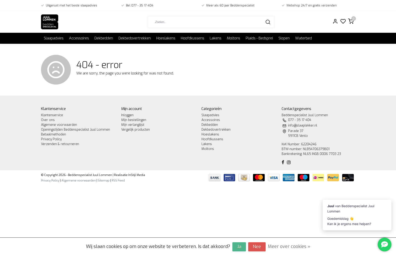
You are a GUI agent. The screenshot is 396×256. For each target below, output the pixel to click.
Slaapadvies (53, 38)
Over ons (48, 120)
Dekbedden (103, 38)
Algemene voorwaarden (59, 125)
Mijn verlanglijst (132, 125)
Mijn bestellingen (133, 120)
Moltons (233, 38)
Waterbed (303, 38)
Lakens (215, 38)
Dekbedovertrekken (134, 38)
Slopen (284, 38)
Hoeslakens (165, 38)
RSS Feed (118, 180)
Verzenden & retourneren (60, 144)
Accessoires (79, 38)
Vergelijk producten (135, 129)
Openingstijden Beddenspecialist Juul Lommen (75, 129)
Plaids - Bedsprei (259, 38)
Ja (239, 247)
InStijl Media (136, 175)
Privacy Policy (51, 139)
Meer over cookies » (289, 246)
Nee (257, 247)
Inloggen (127, 115)
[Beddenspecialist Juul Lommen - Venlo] (49, 21)
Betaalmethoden (53, 134)
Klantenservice (52, 115)
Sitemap (104, 180)
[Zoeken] (268, 22)
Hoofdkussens (192, 38)
